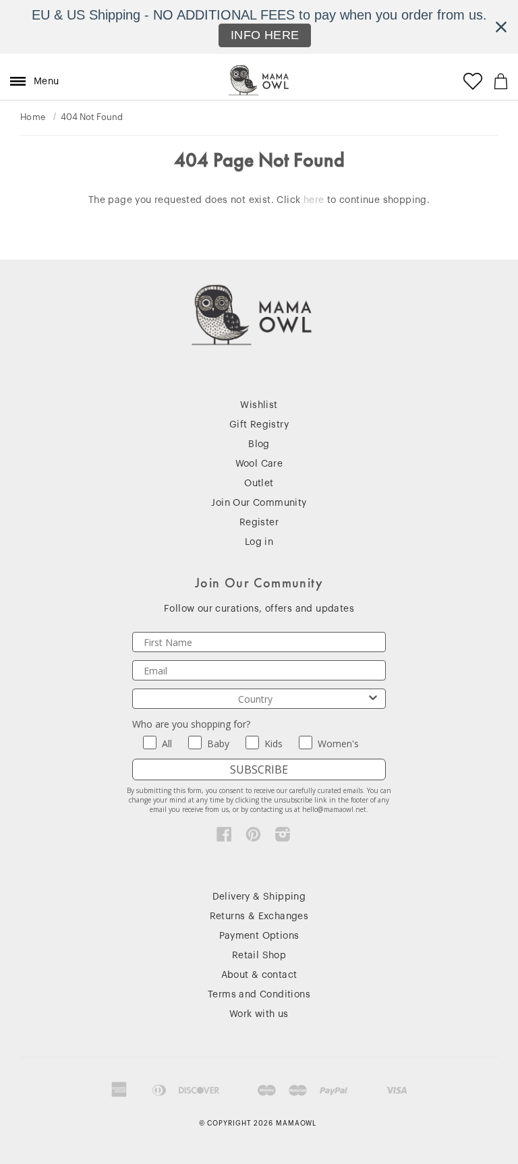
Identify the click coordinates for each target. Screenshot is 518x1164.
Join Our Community (258, 503)
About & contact (259, 975)
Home (33, 117)
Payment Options (259, 936)
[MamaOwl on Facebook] (224, 837)
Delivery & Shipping (259, 897)
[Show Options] (373, 698)
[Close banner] (501, 27)
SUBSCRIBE (259, 769)
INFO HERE (265, 35)
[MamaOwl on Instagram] (283, 837)
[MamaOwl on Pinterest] (253, 837)
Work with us (259, 1014)
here (314, 200)
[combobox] (255, 698)
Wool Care (259, 464)
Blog (259, 444)
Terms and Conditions (259, 994)
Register (259, 522)
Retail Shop (259, 955)
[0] (501, 81)
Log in (259, 542)
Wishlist (258, 405)
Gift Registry (259, 425)
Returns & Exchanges (259, 916)
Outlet (258, 483)
